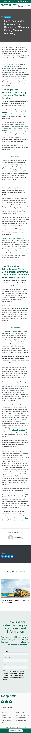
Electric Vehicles (6, 717)
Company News (20, 717)
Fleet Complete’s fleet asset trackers (13, 238)
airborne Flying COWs (18, 430)
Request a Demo (15, 731)
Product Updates (21, 720)
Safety (3, 722)
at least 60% (23, 308)
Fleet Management (7, 720)
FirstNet (7, 17)
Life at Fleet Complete (22, 715)
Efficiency (4, 715)
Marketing (19, 537)
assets (22, 242)
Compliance (5, 712)
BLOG (21, 6)
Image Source (15, 156)
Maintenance (20, 712)
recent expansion (7, 476)
